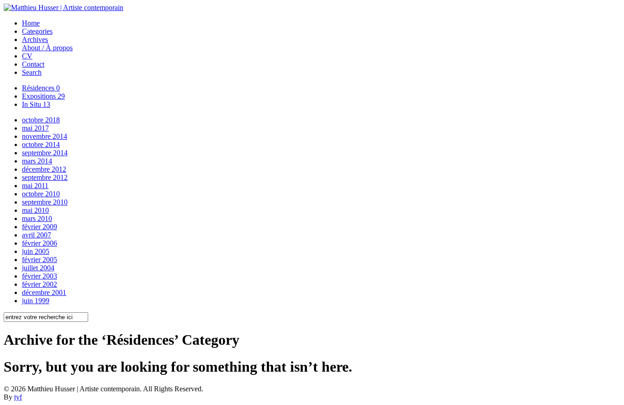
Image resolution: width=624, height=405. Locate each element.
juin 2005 (35, 251)
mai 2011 (35, 185)
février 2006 (39, 243)
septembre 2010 (45, 202)
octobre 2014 (41, 144)
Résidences (41, 88)
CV (27, 56)
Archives (35, 39)
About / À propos (47, 48)
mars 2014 (37, 161)
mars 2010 (37, 218)
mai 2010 (35, 210)
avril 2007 (36, 235)
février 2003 (39, 276)
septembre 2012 (45, 177)
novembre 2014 (44, 136)
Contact (33, 64)
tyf (18, 397)
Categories (37, 31)
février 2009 (39, 227)
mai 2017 (35, 128)
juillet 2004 (38, 268)
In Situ (36, 104)
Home (31, 23)
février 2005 (39, 259)
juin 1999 (35, 301)
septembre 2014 (45, 153)
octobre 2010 (41, 194)
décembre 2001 (44, 292)
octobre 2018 (41, 120)
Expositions (43, 96)
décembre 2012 (44, 169)
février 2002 (39, 284)
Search (32, 72)
